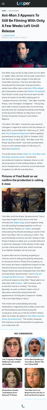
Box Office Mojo (35, 88)
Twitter (28, 228)
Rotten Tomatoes (36, 91)
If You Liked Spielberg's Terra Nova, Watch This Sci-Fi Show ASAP (34, 361)
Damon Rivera (9, 36)
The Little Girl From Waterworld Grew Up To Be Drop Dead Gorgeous (35, 392)
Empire (18, 283)
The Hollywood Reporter (17, 133)
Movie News (14, 11)
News (4, 11)
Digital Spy (18, 222)
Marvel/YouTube (41, 66)
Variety (9, 139)
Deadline (14, 148)
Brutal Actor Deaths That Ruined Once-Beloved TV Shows (10, 392)
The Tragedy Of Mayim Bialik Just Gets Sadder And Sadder (12, 361)
